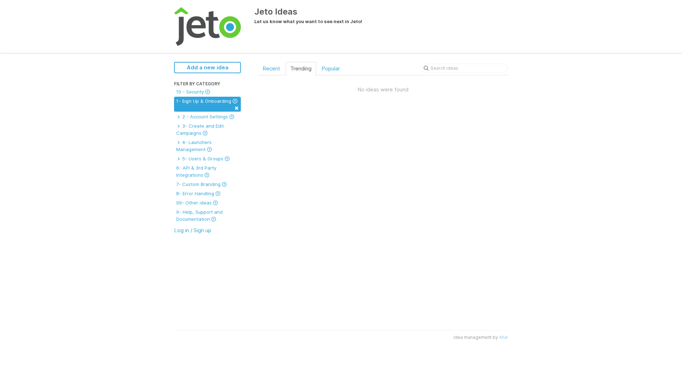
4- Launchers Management (194, 145)
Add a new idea (207, 67)
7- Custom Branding (199, 184)
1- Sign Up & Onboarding (207, 104)
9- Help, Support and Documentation (199, 215)
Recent (271, 68)
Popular (330, 68)
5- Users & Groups (203, 158)
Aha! (503, 337)
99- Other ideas (194, 203)
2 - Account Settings (205, 116)
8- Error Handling (196, 193)
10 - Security (190, 92)
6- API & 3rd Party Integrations (196, 171)
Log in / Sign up (192, 230)
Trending (301, 68)
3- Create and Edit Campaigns (200, 129)
